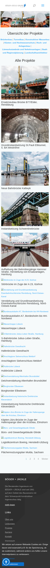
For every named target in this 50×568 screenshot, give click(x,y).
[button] (6, 562)
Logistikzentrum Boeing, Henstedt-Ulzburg (24, 442)
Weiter (45, 459)
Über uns (9, 519)
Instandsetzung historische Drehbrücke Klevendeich (22, 405)
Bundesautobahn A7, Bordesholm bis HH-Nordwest (24, 317)
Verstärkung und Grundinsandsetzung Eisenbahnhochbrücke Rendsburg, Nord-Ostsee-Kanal (24, 303)
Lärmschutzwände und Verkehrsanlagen (21, 49)
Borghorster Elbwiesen (13, 390)
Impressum (10, 541)
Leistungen (10, 524)
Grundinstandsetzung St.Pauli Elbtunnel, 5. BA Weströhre (23, 146)
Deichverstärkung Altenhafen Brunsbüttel (24, 380)
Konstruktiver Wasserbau (37, 39)
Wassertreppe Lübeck (13, 328)
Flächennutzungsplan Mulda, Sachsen (22, 452)
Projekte (8, 528)
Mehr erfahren (8, 558)
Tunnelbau (19, 39)
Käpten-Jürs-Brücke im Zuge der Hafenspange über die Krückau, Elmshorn (24, 421)
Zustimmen (13, 564)
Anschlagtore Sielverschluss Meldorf (21, 360)
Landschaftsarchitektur (36, 53)
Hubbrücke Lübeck (11, 370)
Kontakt (8, 536)
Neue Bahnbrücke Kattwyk (16, 188)
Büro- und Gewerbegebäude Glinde (21, 432)
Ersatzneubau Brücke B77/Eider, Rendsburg (19, 103)
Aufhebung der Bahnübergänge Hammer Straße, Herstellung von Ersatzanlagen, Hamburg (23, 272)
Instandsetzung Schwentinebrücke (20, 228)
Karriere (8, 532)
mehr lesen (10, 505)
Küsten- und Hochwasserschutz (19, 43)
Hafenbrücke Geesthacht (15, 350)
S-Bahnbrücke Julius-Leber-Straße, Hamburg (20, 339)
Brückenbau (6, 39)
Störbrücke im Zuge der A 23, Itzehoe (21, 284)
